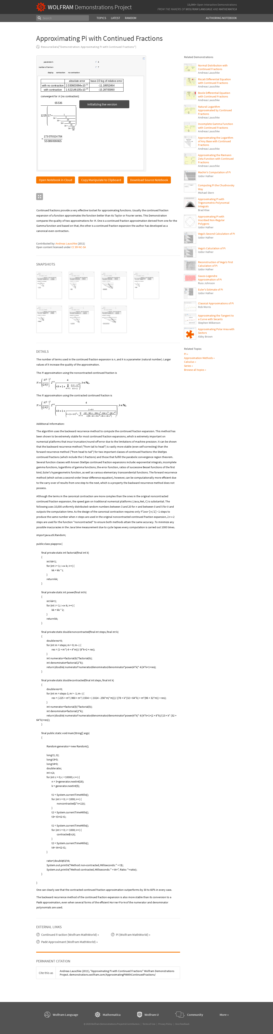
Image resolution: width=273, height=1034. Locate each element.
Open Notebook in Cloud (55, 180)
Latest (115, 18)
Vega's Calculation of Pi (211, 248)
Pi (185, 354)
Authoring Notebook (221, 18)
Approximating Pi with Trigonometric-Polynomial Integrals (213, 202)
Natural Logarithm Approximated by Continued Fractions (215, 110)
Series (187, 366)
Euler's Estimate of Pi (210, 289)
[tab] (49, 285)
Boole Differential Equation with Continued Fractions (214, 94)
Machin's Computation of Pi (214, 172)
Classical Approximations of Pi (216, 303)
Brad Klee (203, 210)
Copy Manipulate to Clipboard (101, 180)
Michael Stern (206, 192)
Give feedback (182, 1023)
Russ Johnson (206, 283)
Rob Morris (204, 307)
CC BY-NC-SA (78, 247)
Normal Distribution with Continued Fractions (213, 67)
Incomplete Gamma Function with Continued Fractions (215, 125)
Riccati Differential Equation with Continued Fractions (214, 81)
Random (130, 18)
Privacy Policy (165, 1023)
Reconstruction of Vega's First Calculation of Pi (215, 264)
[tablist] (108, 302)
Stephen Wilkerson (209, 323)
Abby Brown (205, 336)
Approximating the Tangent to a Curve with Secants (216, 317)
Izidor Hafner (205, 176)
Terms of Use (148, 1023)
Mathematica (228, 9)
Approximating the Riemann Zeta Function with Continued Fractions (216, 158)
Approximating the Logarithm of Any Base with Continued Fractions (215, 141)
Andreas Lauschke (66, 243)
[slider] (75, 64)
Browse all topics (194, 370)
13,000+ (191, 4)
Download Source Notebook (149, 180)
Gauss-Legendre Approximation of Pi (210, 277)
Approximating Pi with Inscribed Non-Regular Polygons (211, 220)
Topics (101, 18)
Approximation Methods (198, 358)
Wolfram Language (199, 9)
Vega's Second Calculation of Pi (216, 233)
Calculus (189, 362)
